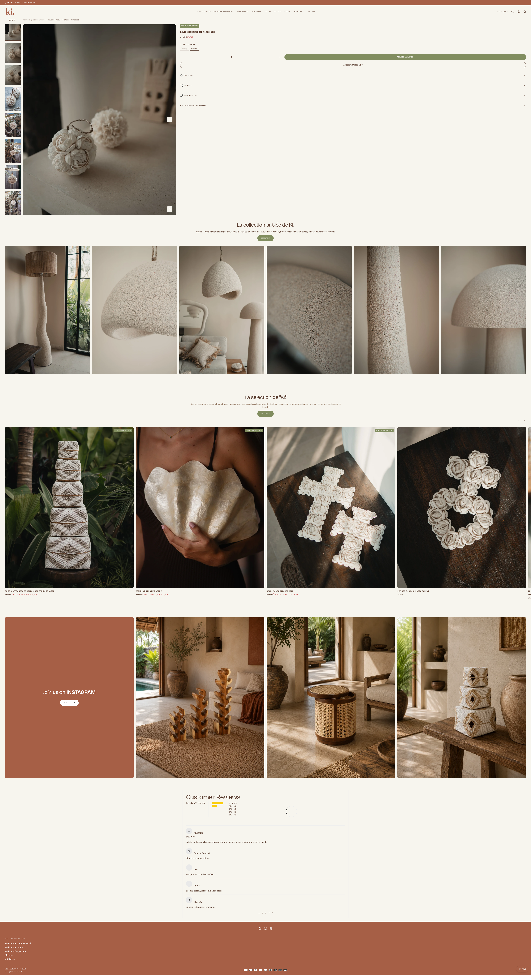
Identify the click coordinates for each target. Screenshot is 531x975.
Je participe (265, 496)
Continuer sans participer (265, 504)
